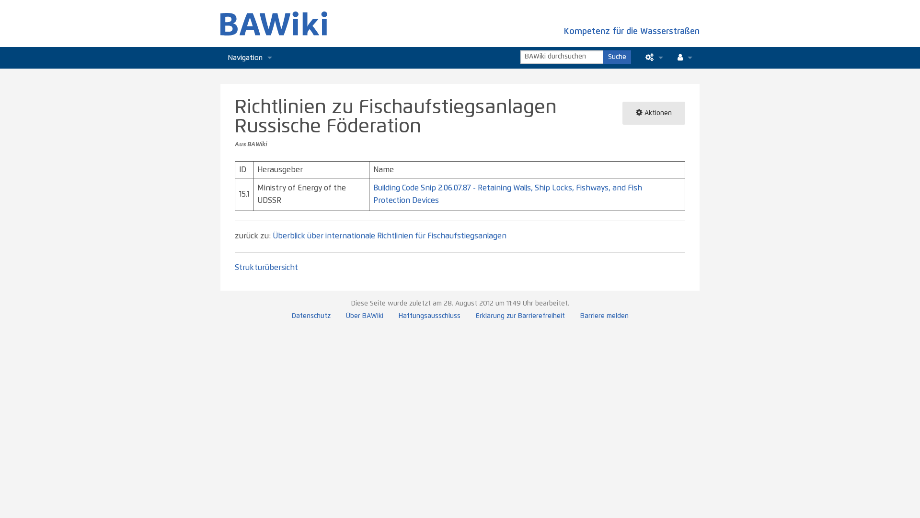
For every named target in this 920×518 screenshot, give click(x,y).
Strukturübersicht (266, 267)
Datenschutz (311, 316)
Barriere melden (604, 316)
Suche (617, 57)
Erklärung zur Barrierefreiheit (520, 316)
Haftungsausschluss (429, 316)
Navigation (245, 57)
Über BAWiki (364, 316)
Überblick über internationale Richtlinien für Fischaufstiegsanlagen (389, 236)
